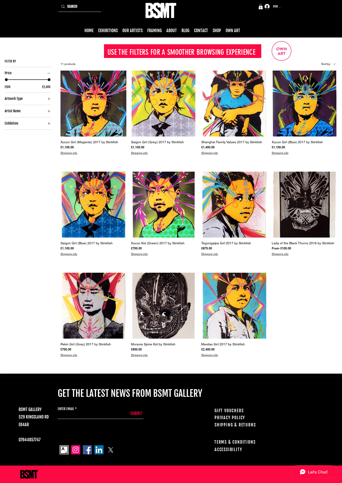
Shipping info (68, 153)
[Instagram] (75, 449)
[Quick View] (93, 103)
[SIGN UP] (265, 7)
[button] (260, 6)
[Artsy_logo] (64, 449)
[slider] (6, 79)
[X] (110, 449)
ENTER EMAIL (66, 409)
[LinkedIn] (99, 449)
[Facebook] (87, 449)
